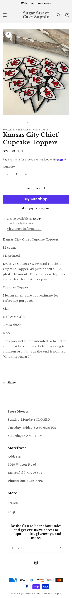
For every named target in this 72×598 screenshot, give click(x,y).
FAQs (11, 512)
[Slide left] (27, 122)
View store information (24, 229)
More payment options (36, 208)
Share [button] (11, 382)
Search (13, 503)
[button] (5, 15)
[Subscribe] (60, 548)
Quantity (9, 166)
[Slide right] (44, 122)
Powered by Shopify (51, 594)
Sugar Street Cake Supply (30, 594)
